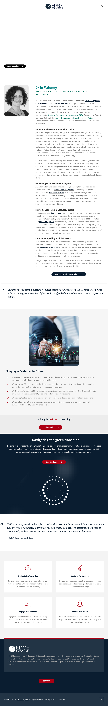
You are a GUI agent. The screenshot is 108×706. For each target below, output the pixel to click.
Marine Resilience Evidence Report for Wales (74, 118)
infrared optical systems (64, 190)
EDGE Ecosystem (22, 700)
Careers (62, 700)
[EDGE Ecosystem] (54, 6)
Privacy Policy (50, 700)
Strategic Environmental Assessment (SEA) (65, 115)
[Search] (102, 6)
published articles (56, 193)
